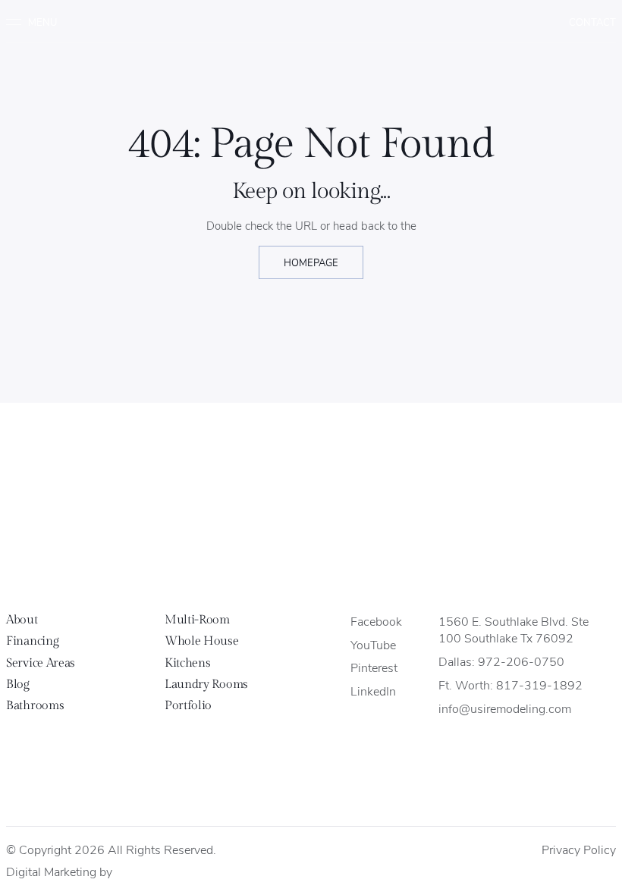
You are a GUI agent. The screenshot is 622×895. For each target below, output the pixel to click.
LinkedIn (373, 691)
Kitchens (187, 663)
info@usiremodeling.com (504, 708)
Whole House (201, 641)
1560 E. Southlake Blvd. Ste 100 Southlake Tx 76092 (513, 629)
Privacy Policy (579, 849)
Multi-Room (197, 620)
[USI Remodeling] (311, 546)
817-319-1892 (539, 684)
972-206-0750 (521, 661)
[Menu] (37, 22)
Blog (18, 684)
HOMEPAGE (311, 262)
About (21, 620)
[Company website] (129, 873)
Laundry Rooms (206, 684)
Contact (592, 21)
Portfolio (188, 706)
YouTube (373, 644)
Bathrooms (35, 706)
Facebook (376, 621)
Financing (32, 641)
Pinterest (373, 667)
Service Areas (40, 663)
